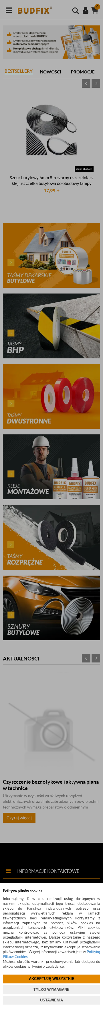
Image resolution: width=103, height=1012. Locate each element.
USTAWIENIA (51, 1000)
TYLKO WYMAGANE (51, 989)
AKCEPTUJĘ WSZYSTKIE (51, 979)
